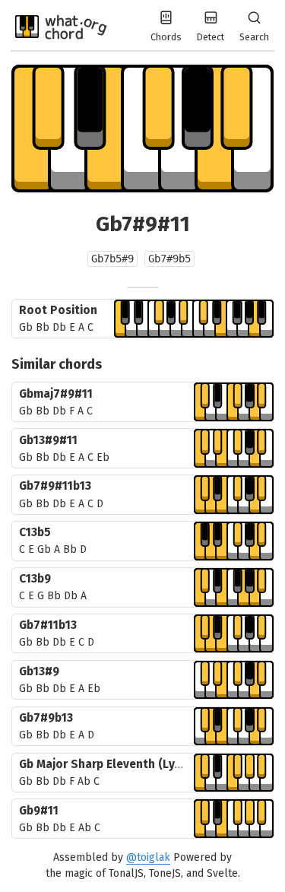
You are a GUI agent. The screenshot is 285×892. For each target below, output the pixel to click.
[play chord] (194, 319)
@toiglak (148, 857)
